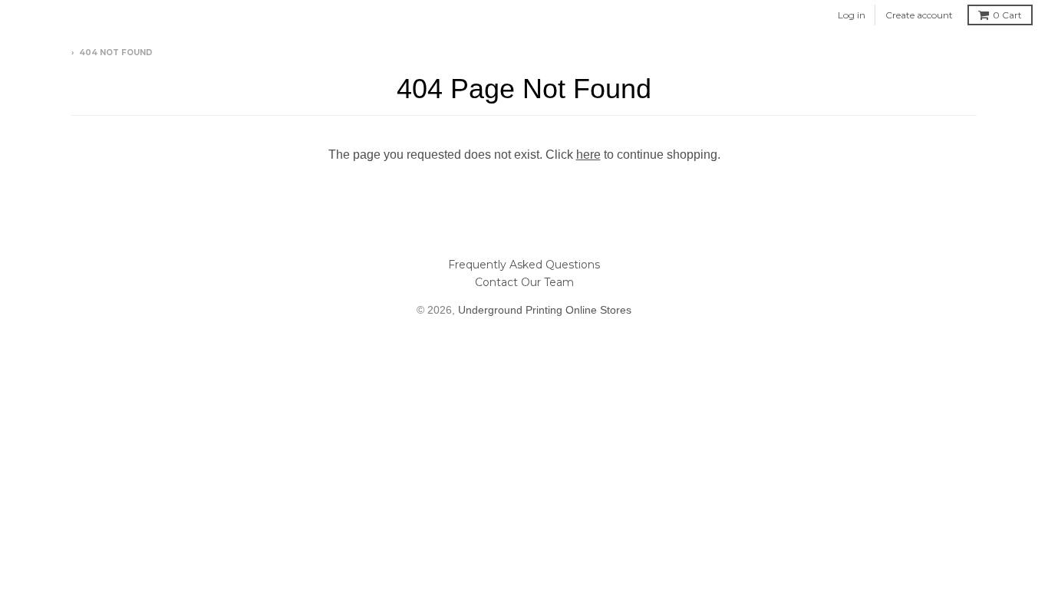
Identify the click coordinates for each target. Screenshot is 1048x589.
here (588, 154)
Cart (1007, 15)
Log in (851, 15)
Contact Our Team (524, 282)
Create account (919, 15)
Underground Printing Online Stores (544, 310)
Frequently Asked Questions (524, 264)
